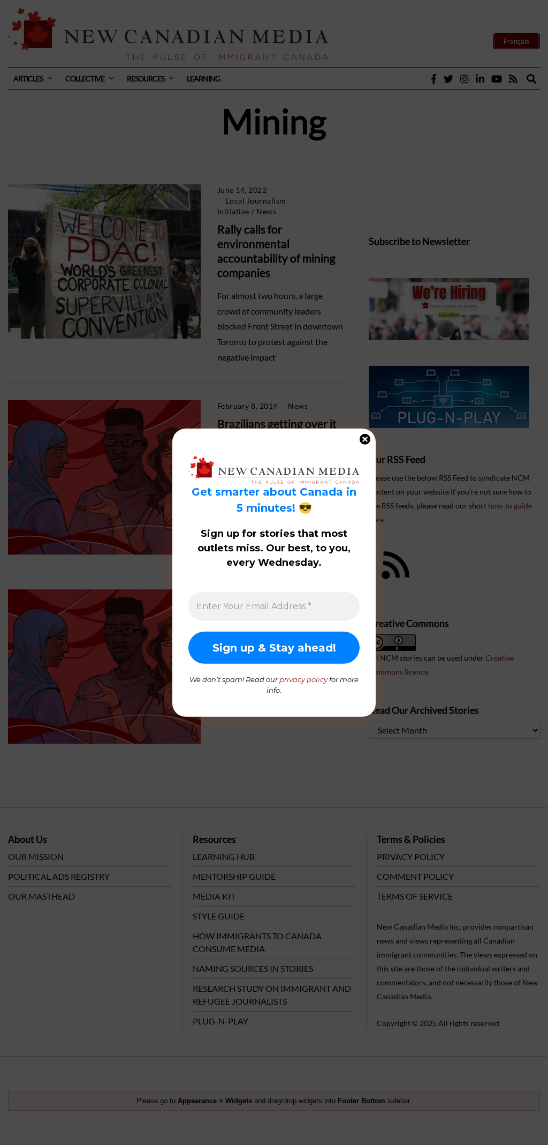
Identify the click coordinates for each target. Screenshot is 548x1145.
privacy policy (303, 679)
